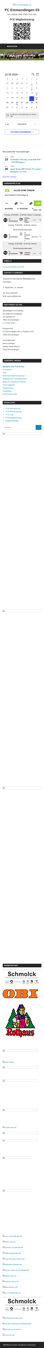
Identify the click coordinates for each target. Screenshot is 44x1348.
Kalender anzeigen (10, 177)
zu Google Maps (9, 323)
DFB (4, 373)
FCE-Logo (9, 415)
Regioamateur (8, 388)
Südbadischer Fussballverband (14, 379)
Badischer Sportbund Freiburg (14, 382)
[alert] (22, 115)
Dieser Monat (22, 124)
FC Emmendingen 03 (22, 10)
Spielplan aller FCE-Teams (13, 367)
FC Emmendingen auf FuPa (13, 267)
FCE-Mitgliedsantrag (13, 418)
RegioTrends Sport (10, 394)
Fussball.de (7, 370)
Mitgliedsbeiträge (12, 421)
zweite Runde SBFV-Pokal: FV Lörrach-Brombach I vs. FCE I (25, 170)
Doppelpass (7, 391)
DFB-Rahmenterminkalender (14, 376)
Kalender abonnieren (21, 132)
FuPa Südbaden (9, 385)
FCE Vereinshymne (13, 409)
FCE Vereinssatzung (13, 412)
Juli (8, 124)
